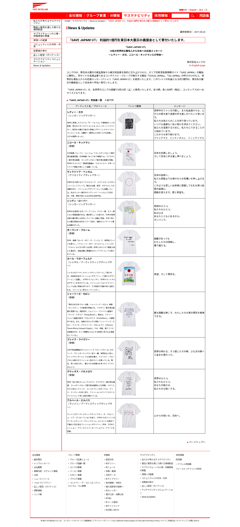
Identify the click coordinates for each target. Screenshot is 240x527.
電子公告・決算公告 (114, 494)
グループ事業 (96, 16)
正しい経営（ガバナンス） (47, 55)
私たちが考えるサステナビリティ (47, 22)
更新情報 (38, 490)
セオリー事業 (76, 475)
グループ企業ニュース (79, 459)
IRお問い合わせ (112, 510)
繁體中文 (183, 10)
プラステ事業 (76, 479)
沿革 (36, 475)
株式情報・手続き (113, 483)
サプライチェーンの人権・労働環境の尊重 (47, 35)
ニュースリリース (41, 479)
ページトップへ (197, 442)
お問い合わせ (194, 521)
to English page (197, 65)
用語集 (205, 16)
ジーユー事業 (76, 471)
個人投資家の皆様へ (114, 486)
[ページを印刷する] (208, 10)
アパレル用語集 (184, 464)
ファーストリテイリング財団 (188, 469)
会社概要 (38, 467)
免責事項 (87, 521)
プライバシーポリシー (102, 521)
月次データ (111, 475)
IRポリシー (110, 463)
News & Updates (41, 66)
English (193, 10)
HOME (67, 21)
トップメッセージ (42, 463)
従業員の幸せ (40, 51)
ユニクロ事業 (76, 467)
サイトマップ (182, 521)
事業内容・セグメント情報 (45, 471)
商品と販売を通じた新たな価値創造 (47, 28)
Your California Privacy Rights (123, 521)
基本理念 (38, 459)
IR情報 (115, 16)
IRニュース (110, 467)
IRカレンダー (111, 490)
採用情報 (162, 16)
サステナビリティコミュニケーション (47, 60)
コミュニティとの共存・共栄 (47, 45)
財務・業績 (111, 471)
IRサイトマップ (112, 506)
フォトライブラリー (42, 483)
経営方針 (109, 459)
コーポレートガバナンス (73, 521)
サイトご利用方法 (168, 521)
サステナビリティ (137, 16)
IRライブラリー (112, 479)
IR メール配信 (112, 502)
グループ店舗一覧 (77, 463)
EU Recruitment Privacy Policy (147, 521)
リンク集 (38, 494)
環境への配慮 (40, 40)
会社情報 (75, 16)
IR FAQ (108, 498)
